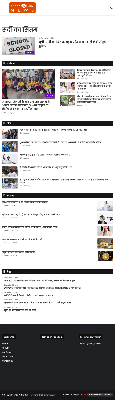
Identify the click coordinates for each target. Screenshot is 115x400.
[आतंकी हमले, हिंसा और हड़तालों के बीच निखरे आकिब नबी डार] (10, 159)
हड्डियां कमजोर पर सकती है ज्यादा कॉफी (18, 252)
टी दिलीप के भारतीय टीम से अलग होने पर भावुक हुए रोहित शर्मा (46, 167)
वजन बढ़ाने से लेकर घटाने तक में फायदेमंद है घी (22, 239)
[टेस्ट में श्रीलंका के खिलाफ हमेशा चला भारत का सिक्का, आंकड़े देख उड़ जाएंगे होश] (10, 134)
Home (5, 343)
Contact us (7, 361)
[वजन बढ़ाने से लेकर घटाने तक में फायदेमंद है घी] (105, 243)
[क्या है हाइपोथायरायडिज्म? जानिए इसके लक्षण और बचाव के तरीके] (105, 231)
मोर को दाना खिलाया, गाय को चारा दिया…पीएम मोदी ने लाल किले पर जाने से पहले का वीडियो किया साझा (94, 99)
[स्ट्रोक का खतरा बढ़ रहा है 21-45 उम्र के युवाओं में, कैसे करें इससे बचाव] (105, 218)
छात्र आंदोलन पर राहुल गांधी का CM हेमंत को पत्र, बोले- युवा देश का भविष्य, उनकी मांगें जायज (94, 86)
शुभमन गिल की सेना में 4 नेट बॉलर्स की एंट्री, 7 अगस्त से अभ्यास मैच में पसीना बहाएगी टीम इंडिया (60, 142)
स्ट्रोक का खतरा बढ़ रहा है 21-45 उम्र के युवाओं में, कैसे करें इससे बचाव (31, 214)
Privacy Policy (8, 356)
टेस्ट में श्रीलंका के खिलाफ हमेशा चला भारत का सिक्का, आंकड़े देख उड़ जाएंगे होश (53, 129)
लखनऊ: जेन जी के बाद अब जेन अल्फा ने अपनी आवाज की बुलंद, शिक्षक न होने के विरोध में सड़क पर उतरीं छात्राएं (26, 105)
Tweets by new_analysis (90, 343)
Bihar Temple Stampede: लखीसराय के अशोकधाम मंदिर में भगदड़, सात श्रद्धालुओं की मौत (94, 73)
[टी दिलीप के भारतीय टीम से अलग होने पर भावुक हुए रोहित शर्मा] (10, 171)
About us (6, 348)
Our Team (7, 352)
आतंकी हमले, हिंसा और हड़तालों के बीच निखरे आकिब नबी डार (45, 154)
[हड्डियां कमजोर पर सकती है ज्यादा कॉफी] (105, 256)
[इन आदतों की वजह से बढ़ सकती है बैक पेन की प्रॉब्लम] (105, 206)
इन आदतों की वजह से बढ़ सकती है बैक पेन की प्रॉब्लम (24, 202)
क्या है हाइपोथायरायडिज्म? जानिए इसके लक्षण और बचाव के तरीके (29, 227)
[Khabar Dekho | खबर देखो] (22, 7)
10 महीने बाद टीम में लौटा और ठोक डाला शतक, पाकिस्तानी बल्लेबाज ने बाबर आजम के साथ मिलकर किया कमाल (64, 181)
